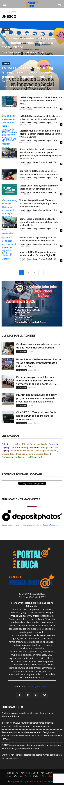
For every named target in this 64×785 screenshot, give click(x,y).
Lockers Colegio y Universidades (33, 454)
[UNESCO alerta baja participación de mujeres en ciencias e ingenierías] (9, 245)
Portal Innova (12, 773)
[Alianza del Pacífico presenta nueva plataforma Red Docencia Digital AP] (9, 256)
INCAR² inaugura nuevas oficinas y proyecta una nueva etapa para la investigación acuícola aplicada (36, 398)
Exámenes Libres (37, 447)
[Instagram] (28, 695)
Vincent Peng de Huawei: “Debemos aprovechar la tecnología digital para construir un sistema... (38, 203)
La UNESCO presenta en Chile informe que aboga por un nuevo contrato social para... (40, 100)
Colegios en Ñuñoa (11, 444)
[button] (59, 4)
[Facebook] (19, 695)
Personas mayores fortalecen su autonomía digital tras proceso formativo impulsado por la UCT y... (37, 380)
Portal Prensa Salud (29, 773)
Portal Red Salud (32, 776)
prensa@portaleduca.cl (39, 686)
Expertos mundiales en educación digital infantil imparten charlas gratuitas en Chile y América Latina (40, 134)
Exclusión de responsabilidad (43, 781)
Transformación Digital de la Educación (21, 457)
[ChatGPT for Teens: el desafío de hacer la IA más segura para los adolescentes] (8, 417)
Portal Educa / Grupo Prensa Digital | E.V (37, 162)
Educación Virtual (18, 447)
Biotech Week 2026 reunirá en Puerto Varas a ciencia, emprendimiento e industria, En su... (38, 363)
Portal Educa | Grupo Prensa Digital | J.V (20, 52)
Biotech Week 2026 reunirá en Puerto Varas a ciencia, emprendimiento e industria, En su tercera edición (28, 724)
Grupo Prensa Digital (19, 781)
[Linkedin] (36, 695)
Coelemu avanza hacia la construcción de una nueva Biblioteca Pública (27, 715)
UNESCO (6, 29)
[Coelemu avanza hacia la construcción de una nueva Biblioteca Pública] (8, 348)
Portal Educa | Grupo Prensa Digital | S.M (38, 107)
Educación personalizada (34, 444)
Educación (21, 351)
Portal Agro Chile (48, 773)
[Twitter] (44, 695)
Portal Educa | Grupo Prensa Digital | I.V (20, 86)
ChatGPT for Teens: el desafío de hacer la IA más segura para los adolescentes (36, 416)
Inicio (4, 12)
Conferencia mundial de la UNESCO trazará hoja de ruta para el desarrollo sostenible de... (38, 222)
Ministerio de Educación (21, 450)
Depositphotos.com (51, 525)
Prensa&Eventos (14, 776)
